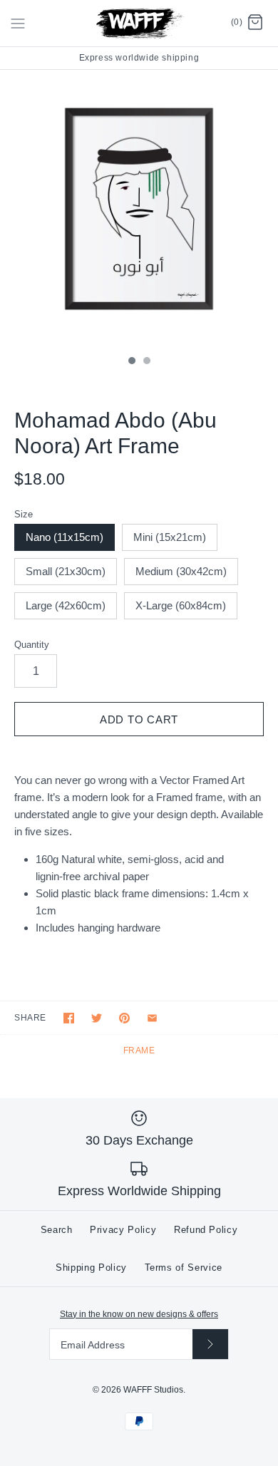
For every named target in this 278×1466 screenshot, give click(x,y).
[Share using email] (152, 1018)
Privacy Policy (123, 1229)
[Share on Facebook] (68, 1018)
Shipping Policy (91, 1267)
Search (57, 1229)
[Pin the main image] (124, 1018)
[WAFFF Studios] (139, 23)
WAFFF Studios (153, 1390)
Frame (139, 1050)
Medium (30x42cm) (181, 571)
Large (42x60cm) (65, 605)
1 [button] (131, 362)
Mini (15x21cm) (169, 537)
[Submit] (210, 1343)
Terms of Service (183, 1267)
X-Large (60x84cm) (180, 605)
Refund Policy (205, 1229)
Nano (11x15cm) (64, 537)
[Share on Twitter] (96, 1018)
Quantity (31, 644)
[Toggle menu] (18, 23)
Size (23, 514)
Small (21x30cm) (65, 571)
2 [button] (146, 362)
